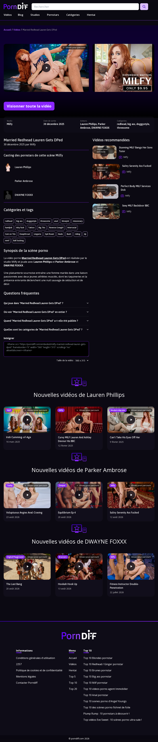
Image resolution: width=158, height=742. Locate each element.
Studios (35, 15)
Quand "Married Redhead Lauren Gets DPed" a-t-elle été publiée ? (41, 320)
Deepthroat (25, 234)
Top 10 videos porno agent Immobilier (105, 689)
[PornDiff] (16, 5)
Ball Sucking (18, 240)
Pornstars (53, 15)
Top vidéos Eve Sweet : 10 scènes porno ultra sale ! (112, 719)
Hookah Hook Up (67, 584)
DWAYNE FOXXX (24, 194)
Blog (20, 15)
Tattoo (31, 227)
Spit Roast (49, 234)
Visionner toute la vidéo (29, 106)
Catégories (73, 15)
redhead (8, 221)
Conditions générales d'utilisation (35, 658)
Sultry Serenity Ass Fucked (136, 165)
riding (77, 234)
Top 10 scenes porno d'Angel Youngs (105, 701)
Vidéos (8, 15)
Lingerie (37, 234)
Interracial (71, 227)
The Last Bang (14, 584)
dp (85, 234)
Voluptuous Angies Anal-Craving (24, 512)
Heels (60, 234)
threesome (45, 221)
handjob (8, 227)
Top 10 (73, 682)
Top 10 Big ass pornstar (97, 676)
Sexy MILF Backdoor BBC (135, 205)
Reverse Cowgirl (56, 227)
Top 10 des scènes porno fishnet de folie (106, 707)
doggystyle (31, 221)
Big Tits (42, 227)
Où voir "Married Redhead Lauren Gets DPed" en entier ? (35, 312)
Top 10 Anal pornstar (95, 695)
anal (56, 221)
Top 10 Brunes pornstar (97, 670)
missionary (78, 221)
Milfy (9, 124)
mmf (7, 240)
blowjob (65, 221)
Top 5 (72, 676)
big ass (19, 221)
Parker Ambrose (24, 181)
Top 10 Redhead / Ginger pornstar (103, 664)
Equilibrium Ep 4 (67, 512)
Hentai (91, 15)
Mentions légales (26, 676)
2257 (19, 664)
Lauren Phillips (23, 167)
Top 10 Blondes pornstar (97, 658)
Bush (69, 234)
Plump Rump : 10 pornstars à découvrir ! (106, 713)
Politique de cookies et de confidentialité (39, 670)
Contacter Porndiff (26, 682)
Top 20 (73, 689)
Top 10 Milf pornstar (95, 682)
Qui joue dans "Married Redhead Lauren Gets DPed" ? (33, 303)
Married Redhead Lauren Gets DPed (40, 30)
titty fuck (20, 227)
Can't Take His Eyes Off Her (125, 437)
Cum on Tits (10, 234)
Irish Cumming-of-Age (18, 437)
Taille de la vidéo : (65, 360)
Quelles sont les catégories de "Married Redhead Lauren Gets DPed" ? (43, 329)
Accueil (7, 30)
